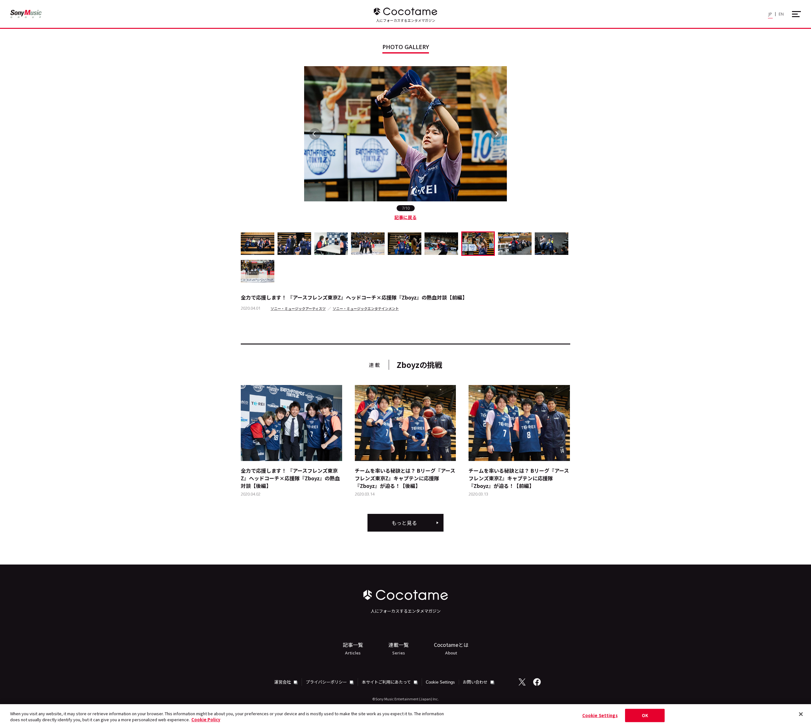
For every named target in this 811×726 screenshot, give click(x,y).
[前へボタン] (315, 134)
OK (645, 715)
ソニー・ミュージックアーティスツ (298, 308)
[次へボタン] (496, 134)
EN (781, 14)
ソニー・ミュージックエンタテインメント (366, 308)
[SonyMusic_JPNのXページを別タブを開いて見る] (522, 682)
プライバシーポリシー (327, 682)
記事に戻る (405, 217)
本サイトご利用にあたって (387, 682)
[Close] (801, 714)
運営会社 (283, 682)
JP (770, 14)
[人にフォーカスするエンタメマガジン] (405, 11)
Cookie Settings (440, 682)
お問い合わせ (476, 682)
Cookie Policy (205, 720)
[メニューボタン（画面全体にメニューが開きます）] (796, 14)
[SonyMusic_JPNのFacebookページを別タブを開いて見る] (537, 682)
